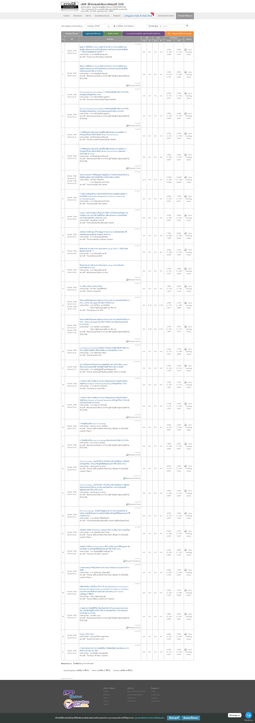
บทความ (106, 701)
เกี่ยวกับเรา (77, 15)
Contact (153, 691)
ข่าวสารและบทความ (102, 15)
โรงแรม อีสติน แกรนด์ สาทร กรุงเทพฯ (100, 599)
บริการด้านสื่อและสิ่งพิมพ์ (135, 695)
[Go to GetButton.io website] (248, 720)
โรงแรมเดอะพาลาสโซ (94, 310)
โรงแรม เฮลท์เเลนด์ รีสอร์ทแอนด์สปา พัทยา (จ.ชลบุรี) (106, 372)
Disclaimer (154, 698)
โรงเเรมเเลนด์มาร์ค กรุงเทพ (96, 185)
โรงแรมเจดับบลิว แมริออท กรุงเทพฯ (99, 239)
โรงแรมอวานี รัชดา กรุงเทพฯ (97, 554)
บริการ (88, 15)
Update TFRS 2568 (87, 634)
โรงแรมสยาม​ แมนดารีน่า (95, 388)
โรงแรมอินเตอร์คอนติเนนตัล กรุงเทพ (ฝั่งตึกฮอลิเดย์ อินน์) (107, 521)
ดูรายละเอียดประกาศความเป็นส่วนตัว (149, 718)
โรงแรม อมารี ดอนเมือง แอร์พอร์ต (99, 57)
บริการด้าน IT (131, 698)
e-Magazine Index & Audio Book (138, 15)
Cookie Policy (155, 701)
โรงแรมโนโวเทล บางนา (95, 639)
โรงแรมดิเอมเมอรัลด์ (94, 256)
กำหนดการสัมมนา (185, 15)
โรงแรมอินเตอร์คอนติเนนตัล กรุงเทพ (100, 223)
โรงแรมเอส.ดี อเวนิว (93, 355)
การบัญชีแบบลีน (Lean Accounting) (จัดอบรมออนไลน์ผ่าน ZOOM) (104, 440)
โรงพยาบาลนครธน (93, 291)
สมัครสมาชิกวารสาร (166, 15)
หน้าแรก (66, 15)
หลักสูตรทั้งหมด (71, 33)
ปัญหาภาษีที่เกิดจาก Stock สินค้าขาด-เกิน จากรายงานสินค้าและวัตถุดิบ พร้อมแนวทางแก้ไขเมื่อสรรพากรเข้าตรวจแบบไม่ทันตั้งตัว (104, 49)
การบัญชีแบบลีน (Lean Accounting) (93, 424)
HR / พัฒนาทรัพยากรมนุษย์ (179, 33)
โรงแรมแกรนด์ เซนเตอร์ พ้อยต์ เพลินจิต (101, 99)
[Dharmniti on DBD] (72, 694)
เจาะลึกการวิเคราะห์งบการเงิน (91, 286)
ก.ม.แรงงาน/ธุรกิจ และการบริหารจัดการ (143, 33)
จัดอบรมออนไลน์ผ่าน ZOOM (97, 272)
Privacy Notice (155, 695)
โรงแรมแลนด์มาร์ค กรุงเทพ (96, 204)
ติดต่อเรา (116, 15)
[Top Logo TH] (122, 7)
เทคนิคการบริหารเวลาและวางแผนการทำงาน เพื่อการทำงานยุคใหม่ (105, 530)
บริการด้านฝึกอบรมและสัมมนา (136, 691)
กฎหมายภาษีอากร (93, 33)
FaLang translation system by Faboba (67, 678)
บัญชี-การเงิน (113, 33)
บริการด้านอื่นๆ (132, 701)
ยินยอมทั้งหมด (190, 718)
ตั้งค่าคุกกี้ (174, 718)
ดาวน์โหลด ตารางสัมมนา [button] (124, 26)
